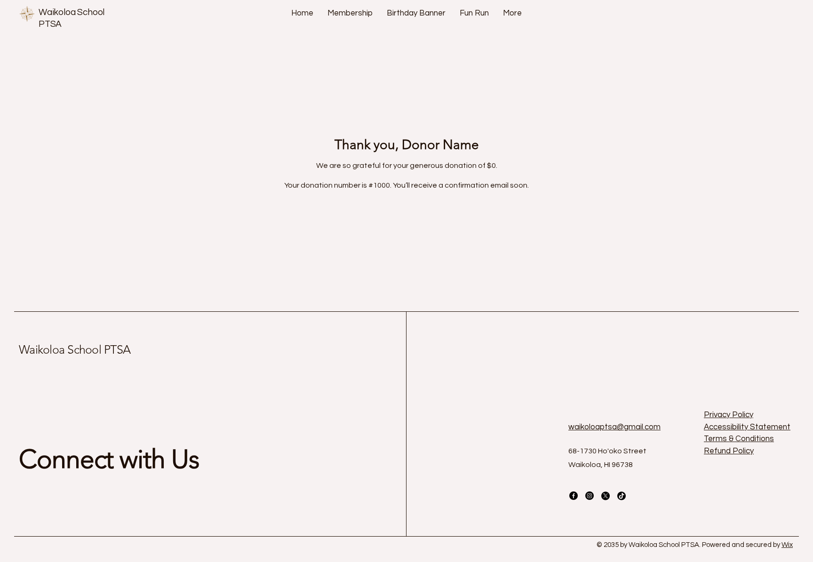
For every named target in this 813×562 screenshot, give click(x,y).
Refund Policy (729, 451)
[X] (605, 496)
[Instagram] (589, 496)
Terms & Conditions (739, 439)
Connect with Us (109, 459)
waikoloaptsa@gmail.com (614, 427)
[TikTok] (621, 496)
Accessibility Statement (747, 427)
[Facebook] (573, 496)
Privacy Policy (728, 415)
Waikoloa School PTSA (74, 349)
